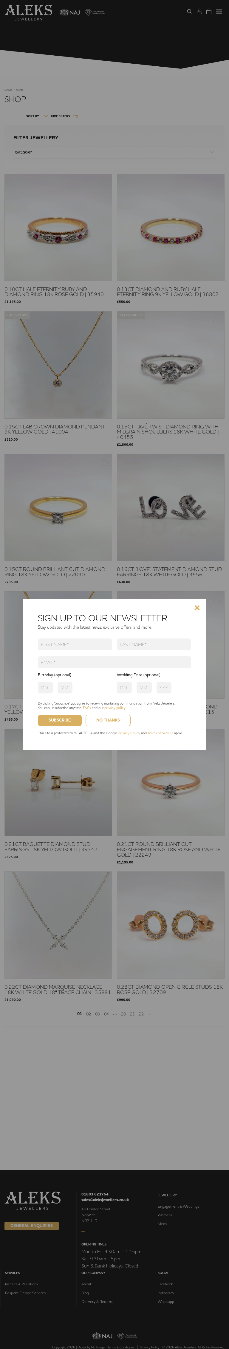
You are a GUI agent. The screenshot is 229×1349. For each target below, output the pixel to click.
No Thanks (108, 720)
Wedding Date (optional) (138, 674)
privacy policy (115, 707)
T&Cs (87, 707)
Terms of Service (160, 733)
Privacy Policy (129, 733)
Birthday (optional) (54, 674)
